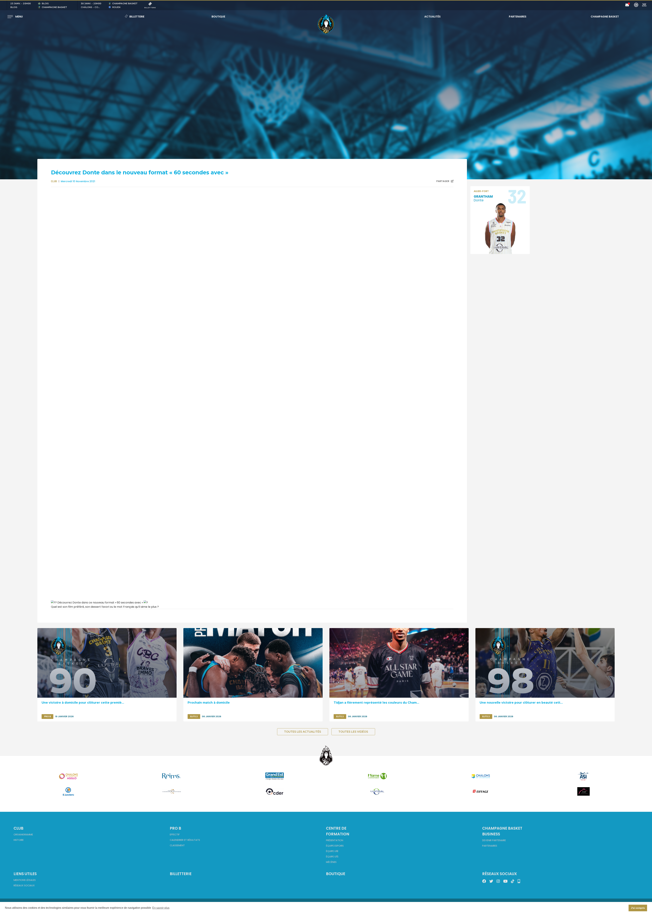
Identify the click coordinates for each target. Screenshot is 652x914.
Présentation (334, 840)
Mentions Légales (25, 880)
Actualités (432, 17)
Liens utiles (25, 873)
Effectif (175, 834)
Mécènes (331, 862)
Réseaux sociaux (24, 885)
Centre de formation (337, 831)
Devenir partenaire (494, 840)
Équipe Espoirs (335, 845)
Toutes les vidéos (353, 731)
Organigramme (23, 834)
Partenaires (517, 17)
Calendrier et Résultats (185, 840)
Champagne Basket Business (502, 831)
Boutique (218, 17)
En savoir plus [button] (160, 907)
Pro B (175, 828)
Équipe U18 (332, 851)
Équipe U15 (332, 856)
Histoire (19, 840)
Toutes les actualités (302, 731)
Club (18, 828)
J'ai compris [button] (638, 908)
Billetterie (136, 17)
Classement (177, 845)
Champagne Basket (602, 17)
